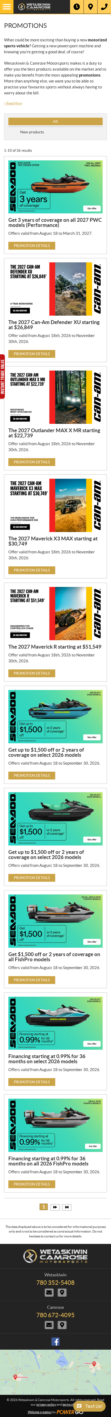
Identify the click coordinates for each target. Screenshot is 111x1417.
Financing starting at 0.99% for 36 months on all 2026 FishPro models (48, 1161)
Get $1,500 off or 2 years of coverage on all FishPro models (54, 956)
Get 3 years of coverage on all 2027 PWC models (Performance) (55, 222)
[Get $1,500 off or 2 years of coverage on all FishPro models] (55, 921)
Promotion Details (32, 246)
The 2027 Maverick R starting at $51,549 (54, 647)
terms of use (71, 1404)
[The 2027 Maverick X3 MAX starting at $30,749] (55, 505)
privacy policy (46, 1404)
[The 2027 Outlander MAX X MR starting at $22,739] (55, 397)
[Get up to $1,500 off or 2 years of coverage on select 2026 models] (55, 716)
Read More (13, 103)
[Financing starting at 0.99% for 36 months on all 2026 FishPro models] (55, 1125)
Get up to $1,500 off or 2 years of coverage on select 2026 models (46, 752)
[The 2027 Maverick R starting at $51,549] (55, 613)
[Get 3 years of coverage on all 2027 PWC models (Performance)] (55, 187)
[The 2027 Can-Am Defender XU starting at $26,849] (55, 289)
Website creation (40, 1412)
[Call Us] (104, 7)
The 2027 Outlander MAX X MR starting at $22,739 (54, 432)
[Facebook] (55, 1341)
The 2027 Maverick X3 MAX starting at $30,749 (53, 541)
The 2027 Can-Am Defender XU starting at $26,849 (54, 324)
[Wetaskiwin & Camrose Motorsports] (41, 7)
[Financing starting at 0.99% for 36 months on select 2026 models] (55, 1023)
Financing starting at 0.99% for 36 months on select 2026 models (46, 1058)
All (55, 121)
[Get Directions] (90, 7)
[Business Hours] (77, 7)
